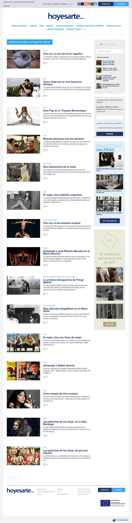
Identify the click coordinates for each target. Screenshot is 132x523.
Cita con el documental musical (61, 223)
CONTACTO (106, 4)
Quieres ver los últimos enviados (109, 123)
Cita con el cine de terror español (62, 53)
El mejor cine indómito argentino (62, 194)
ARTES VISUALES (19, 25)
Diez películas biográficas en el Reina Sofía (65, 310)
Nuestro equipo (83, 494)
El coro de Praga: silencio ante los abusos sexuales (109, 62)
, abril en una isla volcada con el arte (111, 85)
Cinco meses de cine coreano (60, 393)
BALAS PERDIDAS (55, 29)
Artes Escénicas (62, 494)
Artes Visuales (42, 489)
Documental (47, 164)
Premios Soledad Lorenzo (45, 491)
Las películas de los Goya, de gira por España (65, 452)
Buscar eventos (103, 57)
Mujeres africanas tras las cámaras (63, 138)
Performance (61, 277)
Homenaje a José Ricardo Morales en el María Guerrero (66, 252)
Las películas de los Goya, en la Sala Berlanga (65, 423)
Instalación (52, 277)
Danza (45, 277)
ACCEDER (121, 4)
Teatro (45, 248)
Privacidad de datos (84, 491)
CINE (41, 25)
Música (54, 220)
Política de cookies (84, 489)
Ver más (109, 324)
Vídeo (73, 277)
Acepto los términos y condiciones (110, 128)
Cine (44, 50)
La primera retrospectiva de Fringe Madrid (63, 281)
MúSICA (49, 25)
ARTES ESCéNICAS (64, 25)
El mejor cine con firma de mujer (62, 337)
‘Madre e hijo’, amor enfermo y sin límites (110, 69)
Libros (39, 494)
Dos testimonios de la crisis (59, 166)
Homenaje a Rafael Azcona (59, 365)
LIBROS (33, 25)
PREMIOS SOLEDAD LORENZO (89, 25)
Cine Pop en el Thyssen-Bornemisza (64, 110)
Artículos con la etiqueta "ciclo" (30, 42)
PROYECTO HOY (73, 29)
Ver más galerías (110, 221)
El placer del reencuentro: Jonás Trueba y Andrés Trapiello (110, 78)
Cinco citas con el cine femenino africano (62, 83)
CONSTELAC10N (113, 25)
